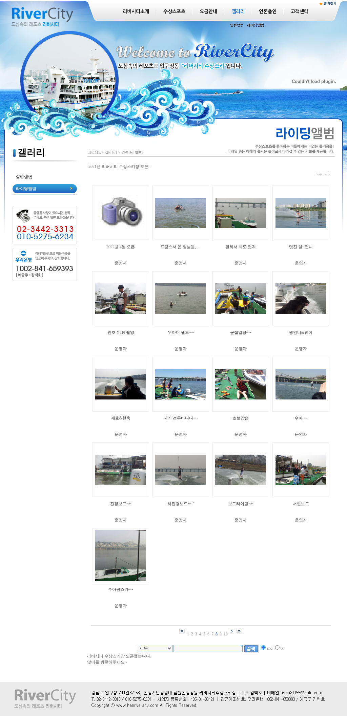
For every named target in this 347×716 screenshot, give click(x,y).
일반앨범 (237, 25)
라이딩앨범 (255, 25)
